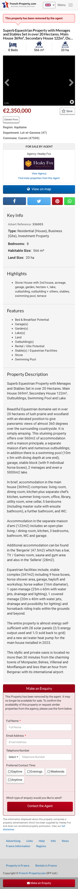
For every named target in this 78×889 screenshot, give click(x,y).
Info (53, 840)
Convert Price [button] (11, 119)
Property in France (17, 865)
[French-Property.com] (18, 5)
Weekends (57, 771)
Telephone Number (17, 750)
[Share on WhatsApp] (69, 201)
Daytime (16, 771)
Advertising (13, 840)
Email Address (15, 735)
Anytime (16, 780)
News (65, 840)
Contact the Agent (40, 806)
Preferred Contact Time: (21, 765)
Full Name (12, 720)
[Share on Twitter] (38, 201)
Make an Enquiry (40, 883)
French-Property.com (32, 873)
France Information (18, 846)
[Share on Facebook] (14, 201)
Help (42, 840)
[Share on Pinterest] (57, 201)
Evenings (36, 771)
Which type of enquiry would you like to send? (34, 797)
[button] (6, 81)
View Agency (39, 173)
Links (29, 840)
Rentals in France (46, 865)
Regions (41, 846)
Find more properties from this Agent (39, 178)
